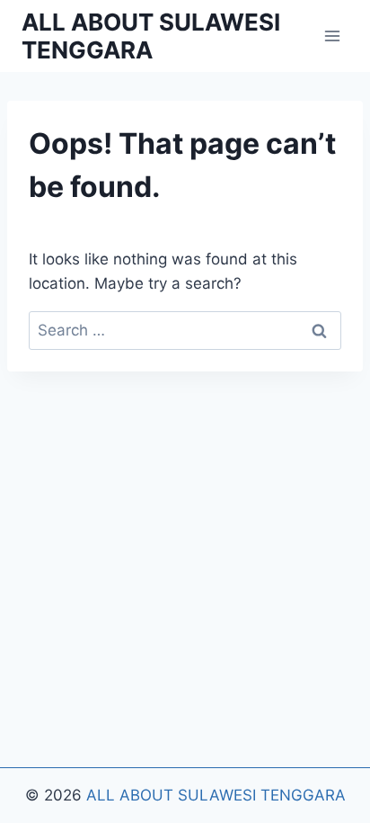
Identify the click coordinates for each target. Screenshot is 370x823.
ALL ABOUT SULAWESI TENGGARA (216, 795)
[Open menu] (331, 35)
